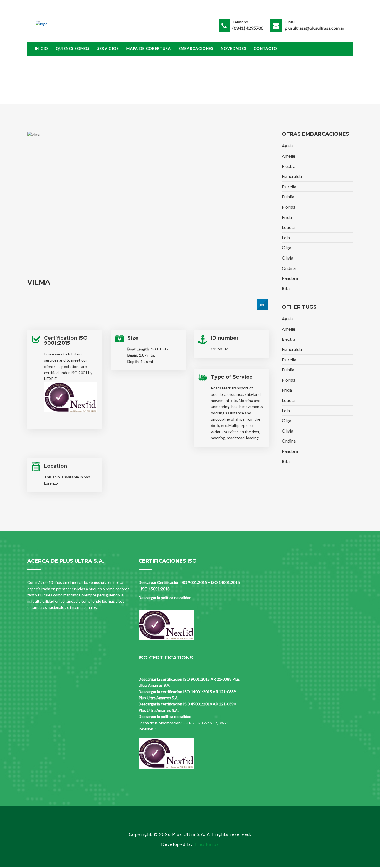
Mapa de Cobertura (148, 48)
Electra (288, 166)
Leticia (288, 227)
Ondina (289, 268)
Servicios (108, 48)
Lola (286, 237)
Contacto (265, 48)
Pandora (290, 278)
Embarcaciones (196, 48)
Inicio (41, 48)
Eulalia (288, 196)
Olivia (287, 257)
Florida (288, 206)
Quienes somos (73, 48)
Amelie (288, 156)
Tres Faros (206, 844)
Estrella (289, 186)
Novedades (233, 48)
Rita (286, 288)
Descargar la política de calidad (165, 597)
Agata (287, 145)
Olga (286, 247)
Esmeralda (292, 176)
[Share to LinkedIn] (262, 308)
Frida (287, 217)
